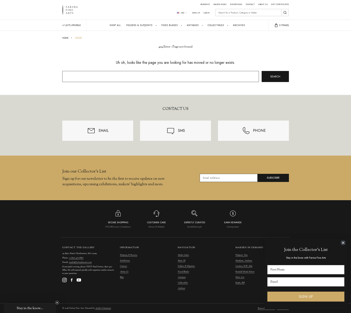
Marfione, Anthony (243, 260)
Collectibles (216, 25)
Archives (239, 25)
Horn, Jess (239, 277)
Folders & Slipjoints (139, 25)
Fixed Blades (169, 25)
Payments (205, 4)
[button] (30, 308)
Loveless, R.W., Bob (243, 266)
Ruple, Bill (240, 282)
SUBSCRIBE (273, 178)
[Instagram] (64, 280)
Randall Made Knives (244, 271)
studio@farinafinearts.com (80, 262)
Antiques (193, 25)
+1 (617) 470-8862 (76, 258)
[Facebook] (71, 280)
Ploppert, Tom (241, 255)
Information (129, 247)
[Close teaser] (57, 303)
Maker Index (220, 4)
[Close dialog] (343, 243)
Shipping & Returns (128, 255)
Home (65, 38)
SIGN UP (306, 296)
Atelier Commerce (103, 308)
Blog (122, 277)
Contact (250, 4)
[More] (156, 25)
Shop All (115, 25)
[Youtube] (79, 280)
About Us (263, 4)
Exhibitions (236, 4)
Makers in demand (249, 247)
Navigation (186, 247)
